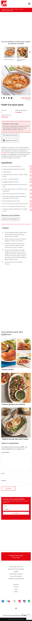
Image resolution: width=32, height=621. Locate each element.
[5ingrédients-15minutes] (8, 601)
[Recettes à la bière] (16, 353)
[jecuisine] (19, 601)
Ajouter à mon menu (11, 140)
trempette (4, 152)
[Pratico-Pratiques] (3, 601)
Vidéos (16, 591)
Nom (3, 473)
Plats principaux (15, 9)
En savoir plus (16, 556)
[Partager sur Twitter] (4, 98)
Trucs (16, 589)
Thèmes (16, 587)
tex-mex (16, 147)
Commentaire (5, 452)
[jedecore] (24, 601)
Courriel (3, 480)
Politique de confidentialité (16, 578)
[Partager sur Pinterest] (6, 98)
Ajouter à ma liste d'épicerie (10, 219)
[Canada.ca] (25, 615)
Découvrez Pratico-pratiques (16, 569)
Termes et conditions (16, 576)
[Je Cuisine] (4, 4)
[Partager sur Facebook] (1, 98)
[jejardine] (29, 601)
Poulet (21, 9)
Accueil (3, 9)
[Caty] (14, 601)
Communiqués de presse (16, 574)
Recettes (8, 9)
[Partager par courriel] (11, 98)
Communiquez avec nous (16, 566)
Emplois (16, 571)
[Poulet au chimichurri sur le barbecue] (16, 388)
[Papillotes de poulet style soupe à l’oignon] (16, 422)
